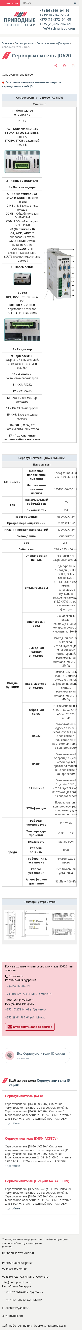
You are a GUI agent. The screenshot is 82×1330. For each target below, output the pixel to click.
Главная (7, 43)
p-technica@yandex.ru (16, 1308)
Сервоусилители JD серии (53, 43)
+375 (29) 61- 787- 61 (55, 24)
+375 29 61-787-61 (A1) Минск (25, 1017)
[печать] (64, 66)
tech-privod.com (12, 1316)
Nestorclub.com (56, 1325)
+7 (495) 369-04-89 (17, 986)
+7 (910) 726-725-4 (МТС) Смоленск (28, 994)
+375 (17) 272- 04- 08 (55, 19)
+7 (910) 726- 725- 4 (54, 15)
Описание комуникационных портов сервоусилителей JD (31, 84)
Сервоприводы (24, 43)
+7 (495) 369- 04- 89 (54, 10)
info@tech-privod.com (57, 28)
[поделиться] (56, 66)
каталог (12, 3)
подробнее (12, 1123)
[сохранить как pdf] (73, 66)
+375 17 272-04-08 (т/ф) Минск (25, 1009)
